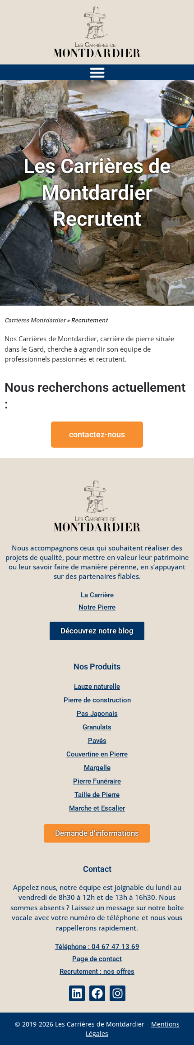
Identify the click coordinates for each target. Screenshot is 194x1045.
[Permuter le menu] (97, 72)
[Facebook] (97, 993)
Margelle (97, 768)
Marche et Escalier (97, 808)
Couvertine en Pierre (97, 754)
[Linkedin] (77, 993)
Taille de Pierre (97, 795)
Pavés (97, 741)
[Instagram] (117, 993)
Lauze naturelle (97, 687)
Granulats (97, 727)
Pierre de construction (97, 700)
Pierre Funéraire (97, 781)
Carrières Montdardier (35, 320)
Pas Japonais (97, 714)
